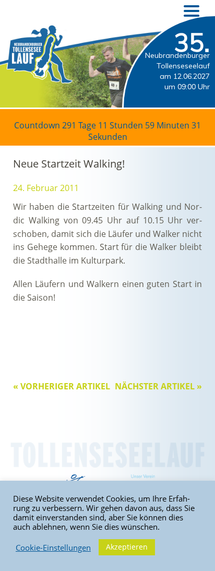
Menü (191, 11)
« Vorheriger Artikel (61, 386)
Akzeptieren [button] (127, 547)
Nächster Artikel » (158, 386)
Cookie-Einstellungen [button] (53, 547)
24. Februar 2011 (46, 188)
